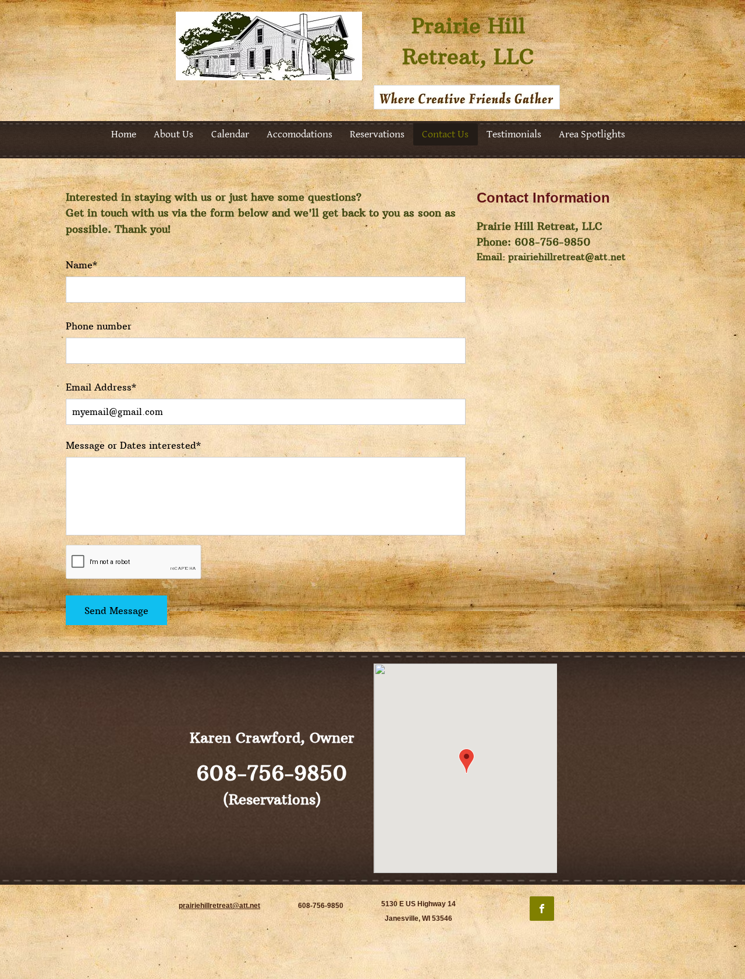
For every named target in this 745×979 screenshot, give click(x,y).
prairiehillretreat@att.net (567, 257)
